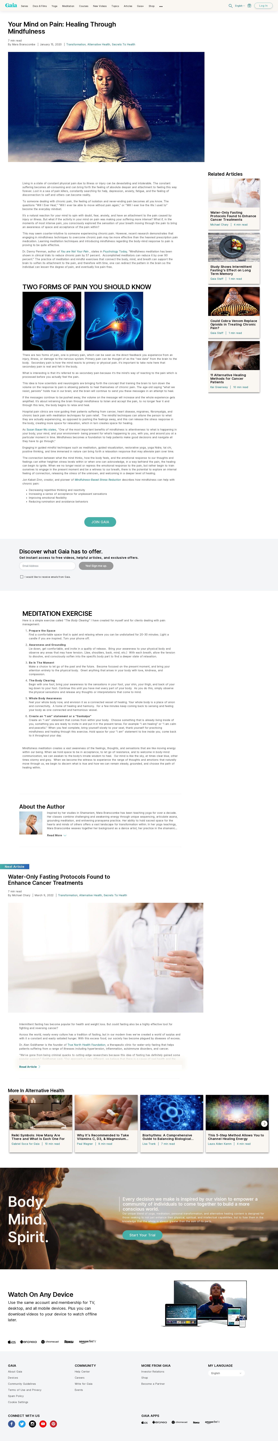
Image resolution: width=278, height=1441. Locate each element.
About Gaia (15, 1371)
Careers (80, 1377)
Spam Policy (16, 1396)
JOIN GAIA (100, 522)
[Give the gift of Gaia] (249, 5)
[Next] (264, 1123)
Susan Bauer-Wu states (41, 429)
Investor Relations (152, 1371)
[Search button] (231, 5)
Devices (13, 1377)
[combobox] (226, 1373)
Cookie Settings (18, 1402)
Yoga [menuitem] (54, 6)
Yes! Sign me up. (96, 565)
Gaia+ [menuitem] (140, 6)
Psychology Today (115, 251)
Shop (144, 1377)
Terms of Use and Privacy (24, 1389)
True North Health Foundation (87, 1044)
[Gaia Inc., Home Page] (11, 5)
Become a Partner (153, 1383)
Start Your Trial (142, 1235)
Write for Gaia (84, 1383)
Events (79, 1389)
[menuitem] (24, 5)
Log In (263, 5)
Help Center (82, 1371)
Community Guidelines (22, 1383)
